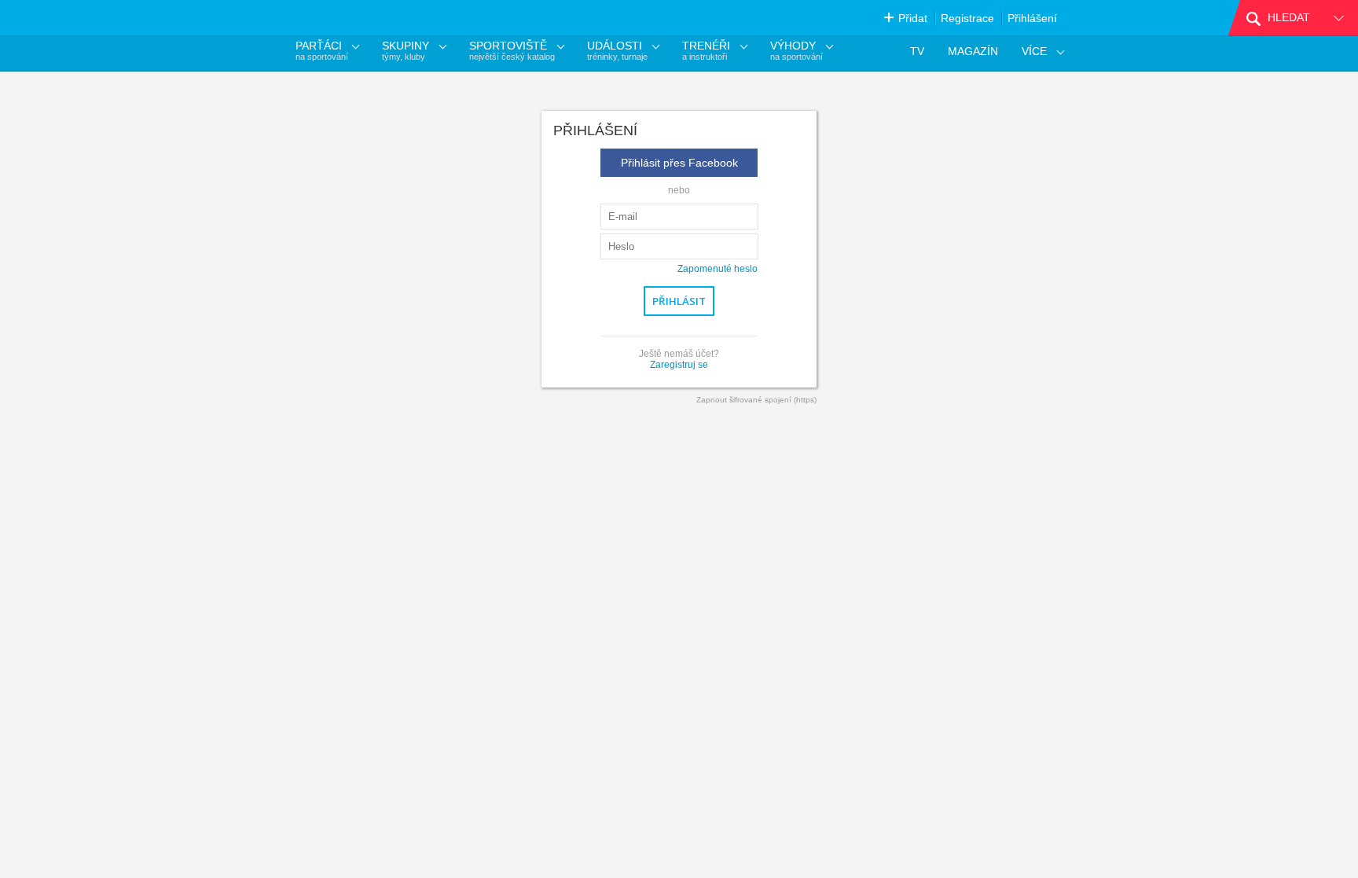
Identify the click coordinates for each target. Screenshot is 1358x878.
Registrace (967, 18)
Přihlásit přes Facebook (679, 162)
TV (917, 51)
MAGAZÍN (973, 51)
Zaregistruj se (679, 364)
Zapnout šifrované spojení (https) (756, 399)
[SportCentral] (368, 17)
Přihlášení (1032, 18)
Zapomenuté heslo (717, 268)
